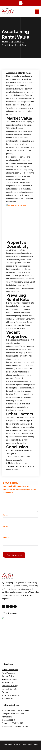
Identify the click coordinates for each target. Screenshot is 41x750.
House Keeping (7, 698)
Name (6, 515)
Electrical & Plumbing (10, 686)
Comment (8, 493)
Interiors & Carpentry (9, 689)
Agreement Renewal (9, 679)
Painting (5, 692)
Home (5, 41)
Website (6, 538)
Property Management (10, 670)
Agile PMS (16, 41)
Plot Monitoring (7, 682)
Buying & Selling (8, 676)
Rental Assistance (8, 673)
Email (6, 526)
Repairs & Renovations (10, 695)
